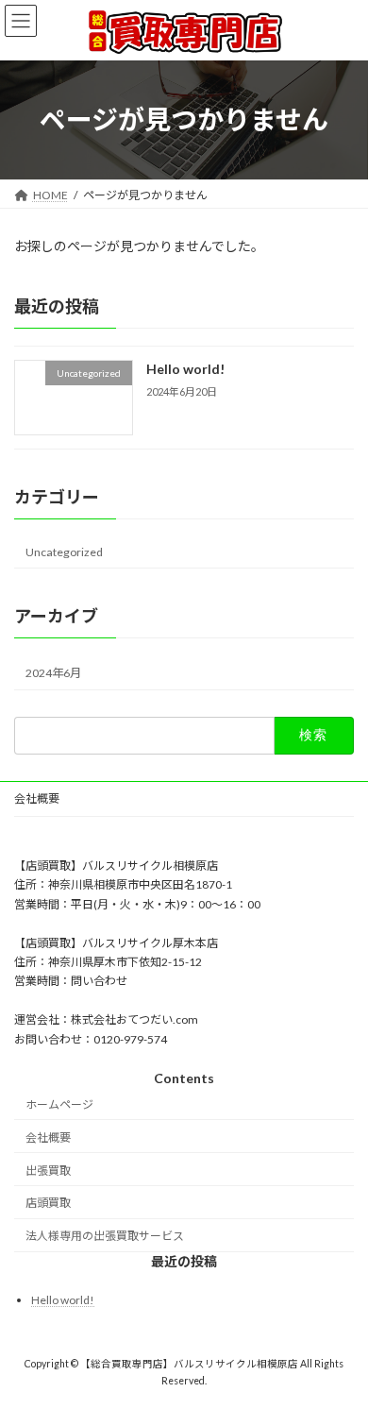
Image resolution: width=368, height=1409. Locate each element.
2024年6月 (53, 673)
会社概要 (36, 798)
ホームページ (59, 1104)
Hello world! (185, 369)
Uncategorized (64, 552)
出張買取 (48, 1170)
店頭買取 (48, 1203)
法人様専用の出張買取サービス (104, 1236)
